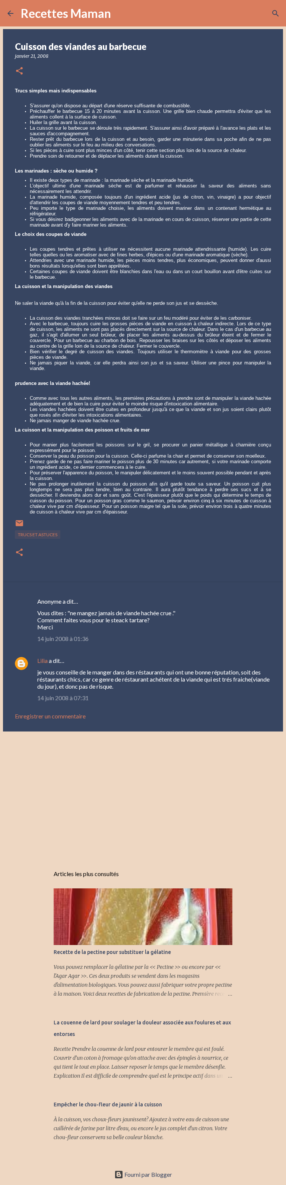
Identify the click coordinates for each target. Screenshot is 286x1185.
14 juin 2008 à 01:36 (63, 638)
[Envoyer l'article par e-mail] (19, 526)
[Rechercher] (121, 13)
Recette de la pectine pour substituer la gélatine (112, 952)
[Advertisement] (143, 795)
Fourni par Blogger (147, 1174)
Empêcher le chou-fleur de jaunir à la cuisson (108, 1104)
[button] (19, 71)
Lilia (42, 660)
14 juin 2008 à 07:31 (63, 697)
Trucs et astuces (37, 534)
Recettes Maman (66, 13)
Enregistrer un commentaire (50, 716)
